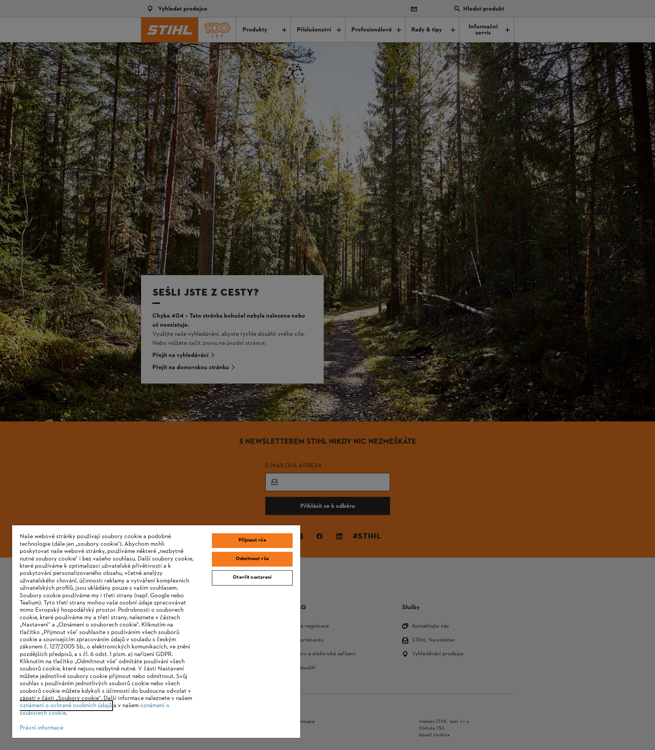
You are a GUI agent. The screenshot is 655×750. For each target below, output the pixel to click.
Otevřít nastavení (252, 577)
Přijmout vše (252, 540)
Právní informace (41, 728)
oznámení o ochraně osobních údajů (66, 705)
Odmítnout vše (252, 559)
